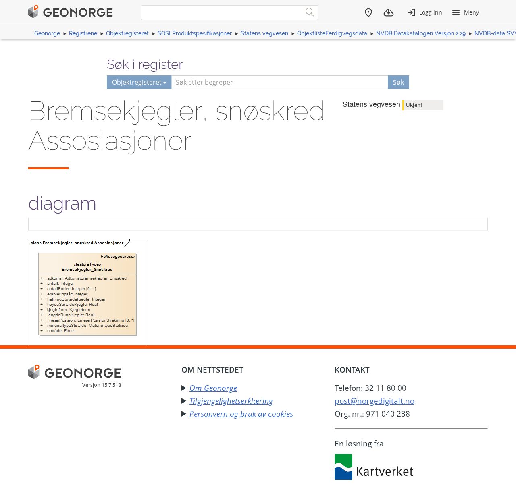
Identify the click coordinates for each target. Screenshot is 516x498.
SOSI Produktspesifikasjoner (195, 33)
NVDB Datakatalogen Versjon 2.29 (421, 33)
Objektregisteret (127, 33)
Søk (398, 82)
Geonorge (47, 33)
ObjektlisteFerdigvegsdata (332, 33)
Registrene (83, 33)
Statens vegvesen (264, 33)
